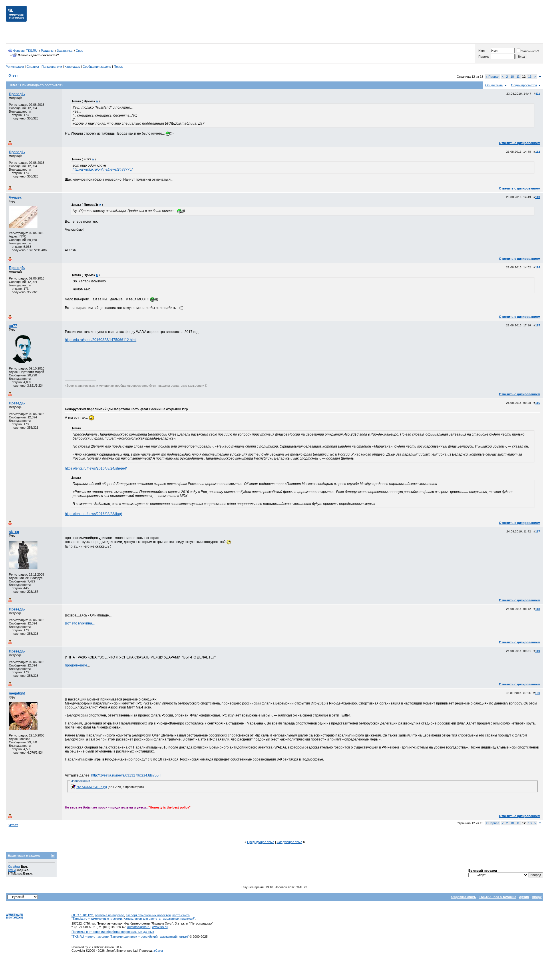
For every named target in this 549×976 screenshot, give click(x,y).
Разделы (47, 50)
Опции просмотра (524, 85)
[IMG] (12, 870)
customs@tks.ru (138, 927)
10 (512, 76)
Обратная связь (463, 897)
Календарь (72, 66)
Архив (524, 897)
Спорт (80, 50)
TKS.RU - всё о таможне (497, 897)
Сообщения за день (97, 66)
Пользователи (51, 66)
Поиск (118, 66)
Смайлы (14, 866)
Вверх (537, 897)
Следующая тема (289, 842)
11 (518, 76)
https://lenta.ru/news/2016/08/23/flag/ (93, 514)
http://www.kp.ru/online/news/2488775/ (102, 169)
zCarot (158, 950)
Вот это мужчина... (80, 623)
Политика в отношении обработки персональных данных (112, 931)
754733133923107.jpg (91, 787)
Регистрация (15, 66)
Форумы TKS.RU (25, 50)
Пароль (483, 56)
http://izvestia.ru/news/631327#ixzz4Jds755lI (125, 775)
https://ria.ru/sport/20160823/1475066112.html (100, 340)
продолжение (76, 665)
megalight (17, 693)
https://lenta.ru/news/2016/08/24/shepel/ (96, 468)
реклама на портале (109, 915)
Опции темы (494, 85)
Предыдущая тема (260, 842)
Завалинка (64, 50)
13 (530, 76)
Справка (33, 66)
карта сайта (181, 915)
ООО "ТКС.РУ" (82, 915)
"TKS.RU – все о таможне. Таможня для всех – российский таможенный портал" (130, 936)
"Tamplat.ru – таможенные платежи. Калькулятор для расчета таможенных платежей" (133, 918)
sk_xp (14, 532)
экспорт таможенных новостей (148, 915)
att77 (13, 326)
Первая (492, 76)
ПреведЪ (17, 94)
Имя (481, 50)
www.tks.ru (160, 927)
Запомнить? (530, 51)
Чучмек (15, 197)
